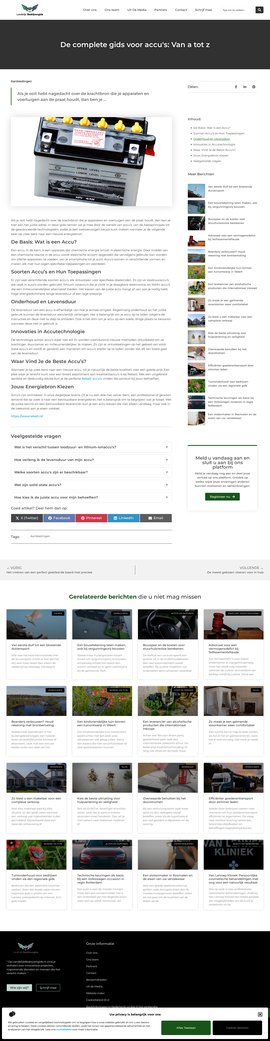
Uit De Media (136, 10)
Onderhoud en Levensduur (211, 139)
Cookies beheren (237, 1027)
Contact (181, 10)
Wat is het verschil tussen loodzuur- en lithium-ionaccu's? (91, 447)
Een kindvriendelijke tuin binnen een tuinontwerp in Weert (101, 723)
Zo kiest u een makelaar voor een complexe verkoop (36, 800)
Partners (160, 10)
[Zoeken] (259, 10)
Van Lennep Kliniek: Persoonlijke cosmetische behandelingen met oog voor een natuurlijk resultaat (233, 878)
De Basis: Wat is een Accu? (211, 128)
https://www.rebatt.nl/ (27, 416)
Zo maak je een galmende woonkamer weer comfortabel (231, 723)
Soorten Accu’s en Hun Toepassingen (218, 133)
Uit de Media (94, 986)
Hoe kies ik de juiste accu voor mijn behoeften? (91, 497)
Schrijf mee (203, 10)
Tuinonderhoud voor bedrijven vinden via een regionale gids (34, 877)
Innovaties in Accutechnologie (214, 144)
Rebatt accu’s (92, 378)
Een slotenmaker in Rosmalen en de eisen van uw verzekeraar (168, 877)
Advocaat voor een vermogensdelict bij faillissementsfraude (224, 648)
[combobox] (238, 10)
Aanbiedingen (21, 81)
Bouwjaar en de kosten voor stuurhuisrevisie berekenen (164, 646)
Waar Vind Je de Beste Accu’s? (214, 150)
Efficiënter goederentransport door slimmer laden (231, 800)
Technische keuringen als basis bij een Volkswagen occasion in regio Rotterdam (231, 401)
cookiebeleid (63, 1029)
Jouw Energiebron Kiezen (210, 155)
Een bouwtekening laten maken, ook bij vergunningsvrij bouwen (101, 646)
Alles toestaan (186, 1027)
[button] (260, 1014)
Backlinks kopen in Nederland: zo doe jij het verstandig (122, 1006)
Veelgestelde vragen (207, 161)
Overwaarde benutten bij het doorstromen (164, 800)
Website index (95, 993)
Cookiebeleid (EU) (97, 999)
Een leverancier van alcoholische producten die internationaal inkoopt (167, 725)
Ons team (112, 10)
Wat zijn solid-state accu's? (91, 485)
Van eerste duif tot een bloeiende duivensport (36, 646)
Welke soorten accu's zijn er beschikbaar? (91, 472)
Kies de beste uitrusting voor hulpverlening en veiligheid (98, 800)
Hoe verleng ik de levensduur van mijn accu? (91, 460)
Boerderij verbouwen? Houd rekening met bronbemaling (32, 723)
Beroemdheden (96, 979)
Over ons (90, 10)
